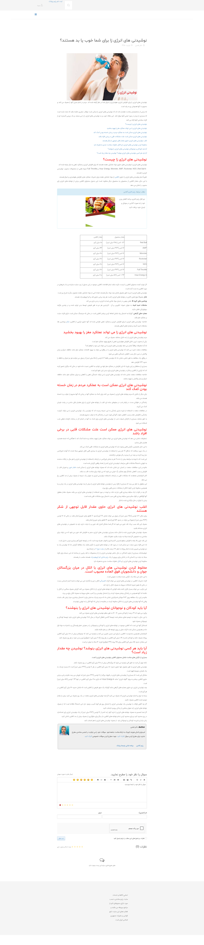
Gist (98, 779)
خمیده (140, 779)
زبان (81, 779)
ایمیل (100, 813)
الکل (119, 561)
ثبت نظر (61, 838)
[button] (40, 5)
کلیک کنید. (120, 736)
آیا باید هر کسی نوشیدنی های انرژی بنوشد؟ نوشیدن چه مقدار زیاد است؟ (122, 153)
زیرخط (137, 779)
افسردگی (103, 580)
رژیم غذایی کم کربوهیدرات (100, 557)
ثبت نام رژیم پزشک (55, 1)
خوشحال (88, 779)
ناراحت (77, 779)
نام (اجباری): (142, 813)
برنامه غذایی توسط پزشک (124, 745)
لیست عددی (114, 779)
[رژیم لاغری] (87, 212)
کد (101, 779)
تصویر (127, 779)
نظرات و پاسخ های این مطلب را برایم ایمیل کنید (129, 838)
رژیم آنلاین (139, 745)
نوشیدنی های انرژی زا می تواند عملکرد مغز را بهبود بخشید (127, 128)
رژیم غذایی (143, 34)
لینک (131, 779)
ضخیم (144, 779)
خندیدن (92, 779)
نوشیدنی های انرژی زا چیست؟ (136, 124)
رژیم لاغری (131, 191)
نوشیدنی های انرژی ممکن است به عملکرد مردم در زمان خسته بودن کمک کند (120, 132)
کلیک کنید (88, 736)
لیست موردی (118, 779)
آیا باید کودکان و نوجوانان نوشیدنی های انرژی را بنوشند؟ (127, 149)
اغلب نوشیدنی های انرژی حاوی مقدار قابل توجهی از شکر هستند (124, 140)
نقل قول (105, 779)
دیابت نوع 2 (100, 549)
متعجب (84, 779)
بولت (111, 779)
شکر (67, 321)
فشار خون (72, 467)
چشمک (74, 779)
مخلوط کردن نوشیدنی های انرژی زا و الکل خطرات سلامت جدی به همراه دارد (120, 144)
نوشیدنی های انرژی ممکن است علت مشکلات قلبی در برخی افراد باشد (123, 136)
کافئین (117, 177)
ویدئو (124, 779)
